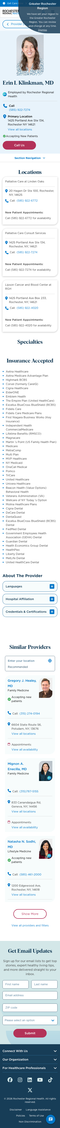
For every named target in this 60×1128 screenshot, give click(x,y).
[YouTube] (40, 1079)
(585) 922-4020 (27, 308)
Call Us (19, 145)
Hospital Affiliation (20, 599)
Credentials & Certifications (26, 612)
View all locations (20, 129)
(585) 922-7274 (19, 109)
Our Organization (15, 1059)
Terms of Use (36, 1115)
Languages (14, 586)
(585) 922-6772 (27, 200)
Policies (20, 1115)
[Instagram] (20, 1079)
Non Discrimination (30, 1121)
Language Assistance (38, 1109)
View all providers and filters (30, 925)
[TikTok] (50, 1079)
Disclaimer (16, 1109)
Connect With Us (15, 1051)
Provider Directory (23, 24)
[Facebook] (10, 1079)
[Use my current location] (50, 661)
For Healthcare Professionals (24, 1068)
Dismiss (42, 30)
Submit (30, 1033)
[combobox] (5, 1020)
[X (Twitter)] (30, 1090)
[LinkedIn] (30, 1079)
